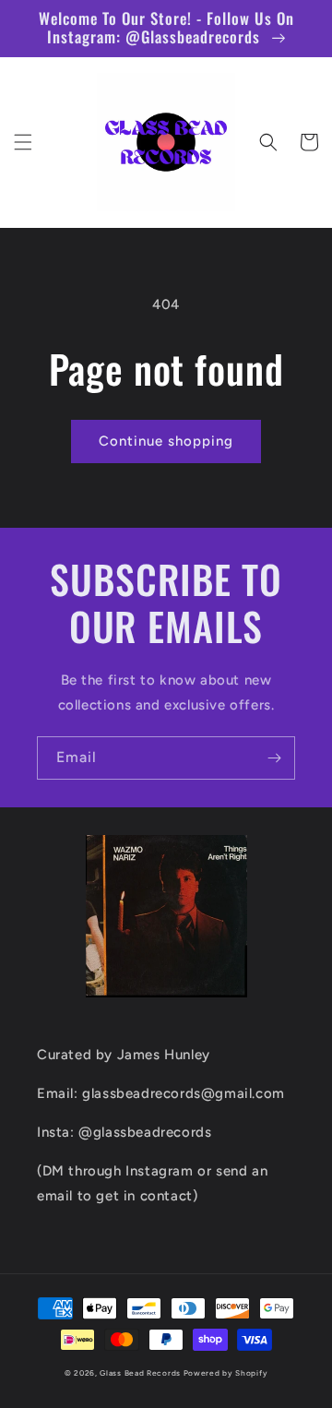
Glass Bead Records (140, 1373)
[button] (23, 142)
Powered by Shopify (226, 1373)
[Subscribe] (274, 758)
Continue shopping (166, 441)
